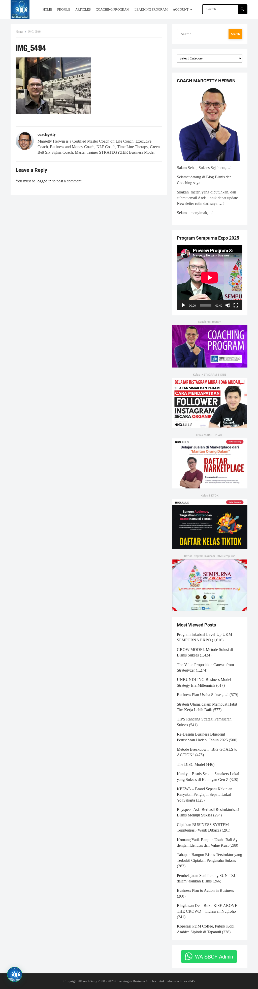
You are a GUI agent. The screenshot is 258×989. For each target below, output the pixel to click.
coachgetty (47, 134)
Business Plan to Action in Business (205, 890)
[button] (14, 974)
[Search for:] (209, 33)
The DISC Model (191, 764)
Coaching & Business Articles (135, 981)
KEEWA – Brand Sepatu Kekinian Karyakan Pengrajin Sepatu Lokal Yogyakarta (204, 794)
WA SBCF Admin (214, 956)
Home (19, 32)
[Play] (183, 305)
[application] (209, 277)
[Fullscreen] (235, 305)
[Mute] (227, 305)
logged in (44, 181)
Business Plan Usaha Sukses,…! (203, 695)
